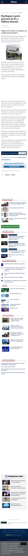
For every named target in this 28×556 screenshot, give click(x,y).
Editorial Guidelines (17, 530)
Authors (23, 530)
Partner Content (8, 231)
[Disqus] (14, 396)
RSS (25, 532)
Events (5, 285)
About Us (10, 530)
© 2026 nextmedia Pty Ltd (17, 535)
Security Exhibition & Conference (15, 305)
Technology (13, 13)
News (7, 13)
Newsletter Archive (15, 532)
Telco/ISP (20, 13)
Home (2, 13)
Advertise (9, 532)
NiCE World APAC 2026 (16, 294)
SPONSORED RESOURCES (9, 260)
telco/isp (13, 174)
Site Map (21, 532)
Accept (23, 543)
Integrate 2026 (14, 308)
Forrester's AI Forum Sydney (17, 288)
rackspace (7, 174)
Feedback (4, 532)
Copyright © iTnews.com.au (6, 170)
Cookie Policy (20, 552)
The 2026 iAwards (14, 299)
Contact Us (5, 530)
